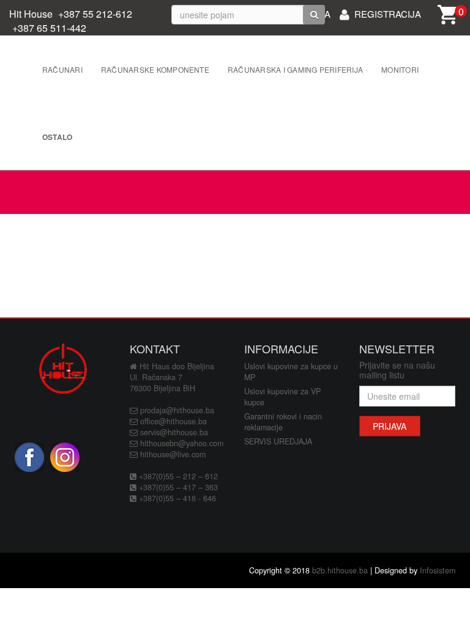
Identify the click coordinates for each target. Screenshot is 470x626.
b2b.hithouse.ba (340, 570)
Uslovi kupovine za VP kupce (282, 397)
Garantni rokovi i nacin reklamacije (283, 422)
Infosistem (437, 570)
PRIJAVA (389, 426)
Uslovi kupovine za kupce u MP (291, 372)
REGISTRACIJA (387, 12)
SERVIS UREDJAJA (278, 441)
